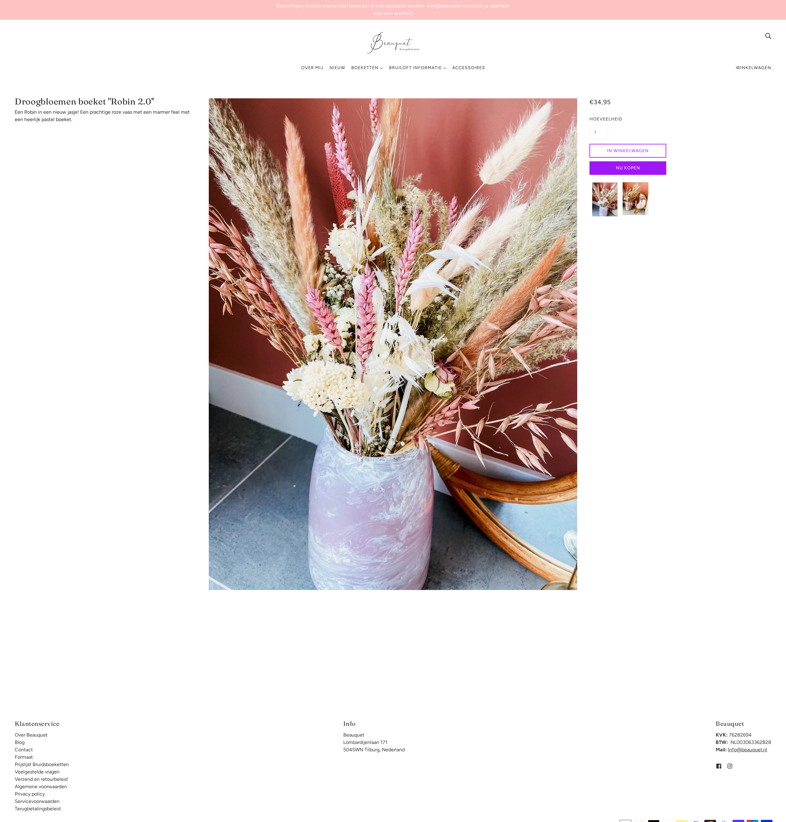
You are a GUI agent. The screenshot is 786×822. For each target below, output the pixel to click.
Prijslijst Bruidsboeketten (42, 764)
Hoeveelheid (599, 119)
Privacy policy (30, 794)
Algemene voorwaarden (41, 786)
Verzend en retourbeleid (41, 779)
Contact (24, 750)
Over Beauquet (31, 735)
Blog (20, 742)
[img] (768, 35)
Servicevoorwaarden (37, 801)
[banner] (393, 42)
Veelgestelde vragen (37, 772)
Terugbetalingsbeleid (37, 809)
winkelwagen (753, 67)
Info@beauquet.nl (747, 750)
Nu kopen (628, 168)
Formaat (24, 757)
